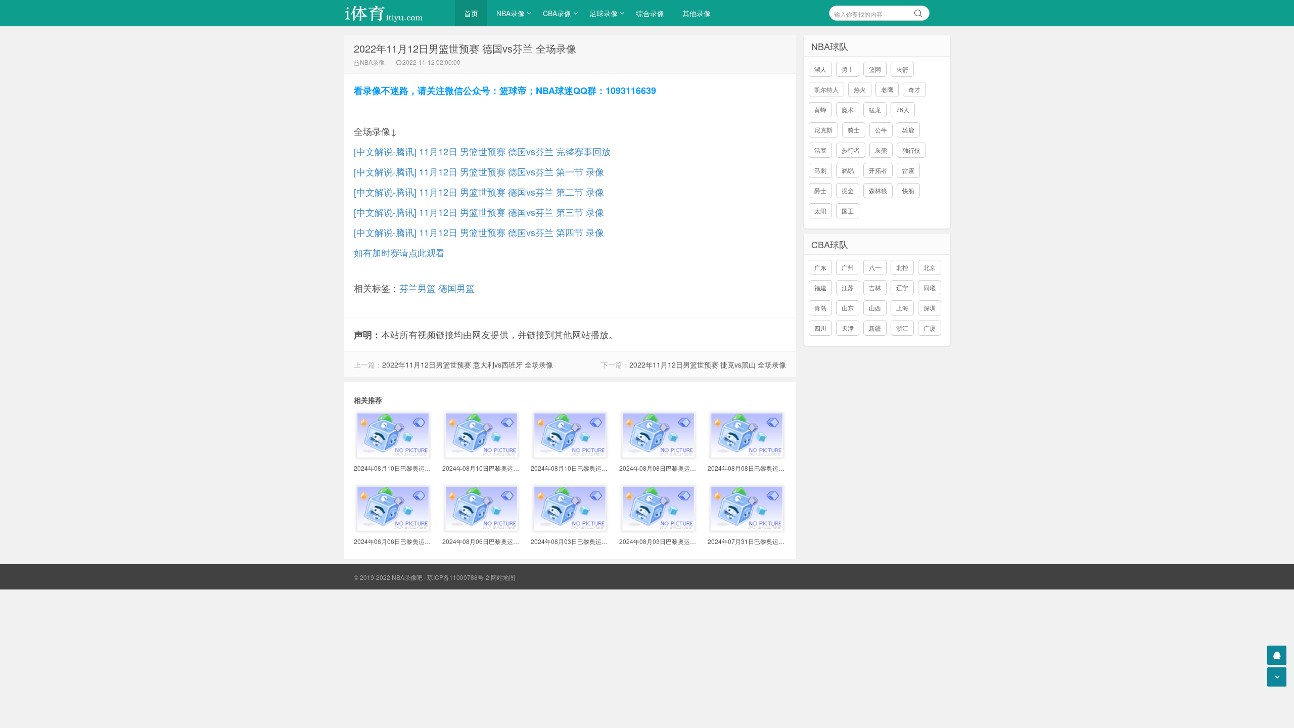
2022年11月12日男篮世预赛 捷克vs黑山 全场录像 (707, 364)
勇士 (848, 69)
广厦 (929, 328)
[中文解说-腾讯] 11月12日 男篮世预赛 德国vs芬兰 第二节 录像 (479, 191)
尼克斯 (823, 129)
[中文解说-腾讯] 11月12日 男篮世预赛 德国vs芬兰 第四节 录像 (479, 232)
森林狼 (878, 190)
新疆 (875, 328)
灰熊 (881, 150)
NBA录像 (510, 13)
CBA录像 (557, 13)
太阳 (820, 210)
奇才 (914, 89)
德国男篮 (456, 287)
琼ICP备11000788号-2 (458, 577)
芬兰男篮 (417, 287)
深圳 (929, 307)
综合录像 (650, 13)
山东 (848, 307)
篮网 (875, 69)
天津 (848, 328)
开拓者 (878, 170)
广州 (848, 267)
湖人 (820, 69)
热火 (860, 89)
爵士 (820, 190)
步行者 (851, 150)
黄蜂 (820, 109)
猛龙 (875, 109)
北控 (902, 267)
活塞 (820, 150)
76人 (902, 109)
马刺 (820, 170)
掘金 (848, 190)
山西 (875, 307)
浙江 (902, 328)
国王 (848, 210)
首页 (471, 13)
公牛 (881, 129)
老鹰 (887, 89)
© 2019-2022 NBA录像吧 (388, 577)
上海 (902, 307)
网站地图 (503, 577)
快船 (908, 190)
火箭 (902, 69)
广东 (820, 267)
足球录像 (603, 13)
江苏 (848, 287)
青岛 (820, 307)
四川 (820, 328)
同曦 (929, 287)
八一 (875, 267)
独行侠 (911, 150)
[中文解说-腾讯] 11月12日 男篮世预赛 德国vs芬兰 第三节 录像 (479, 211)
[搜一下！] (918, 11)
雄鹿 (908, 129)
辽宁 (902, 287)
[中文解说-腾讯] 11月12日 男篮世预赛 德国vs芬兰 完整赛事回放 (482, 151)
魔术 (848, 109)
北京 (929, 267)
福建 (820, 287)
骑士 (854, 129)
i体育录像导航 (394, 13)
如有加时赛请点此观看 (399, 252)
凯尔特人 (826, 89)
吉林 (875, 287)
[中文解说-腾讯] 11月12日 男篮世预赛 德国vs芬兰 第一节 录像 (479, 171)
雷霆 (908, 170)
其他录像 (696, 13)
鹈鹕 (848, 170)
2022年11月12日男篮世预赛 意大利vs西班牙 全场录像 (467, 364)
